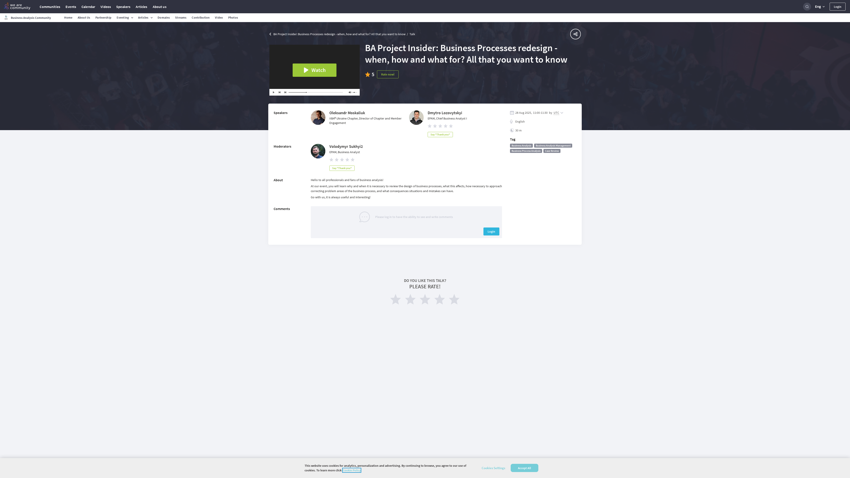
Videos (105, 6)
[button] (820, 6)
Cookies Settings (493, 468)
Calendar (88, 6)
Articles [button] (143, 17)
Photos (233, 17)
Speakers (123, 6)
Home (68, 17)
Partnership (103, 17)
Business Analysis (521, 145)
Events (71, 6)
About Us (84, 17)
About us (159, 6)
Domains (164, 17)
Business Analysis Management (553, 145)
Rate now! (387, 74)
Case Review (552, 150)
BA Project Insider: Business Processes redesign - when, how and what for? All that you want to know (339, 34)
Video (219, 17)
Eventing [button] (123, 17)
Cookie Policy (352, 470)
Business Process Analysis (526, 150)
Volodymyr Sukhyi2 (346, 146)
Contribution (201, 17)
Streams (180, 17)
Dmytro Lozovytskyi (445, 112)
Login (837, 7)
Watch (318, 70)
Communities (50, 6)
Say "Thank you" (440, 134)
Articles (141, 6)
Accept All (524, 468)
